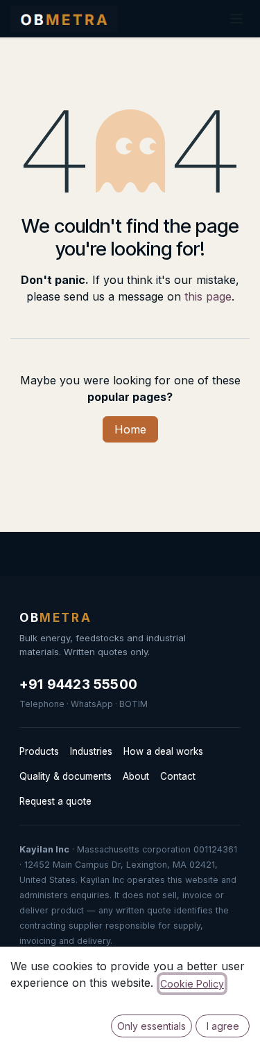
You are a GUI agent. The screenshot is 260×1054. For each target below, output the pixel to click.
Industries (91, 751)
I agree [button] (223, 1026)
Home (130, 429)
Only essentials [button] (151, 1026)
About (136, 776)
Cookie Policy (192, 984)
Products (39, 751)
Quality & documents (65, 776)
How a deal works (163, 751)
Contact (178, 776)
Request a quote (55, 801)
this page (208, 296)
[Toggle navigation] (236, 19)
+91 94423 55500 (78, 685)
